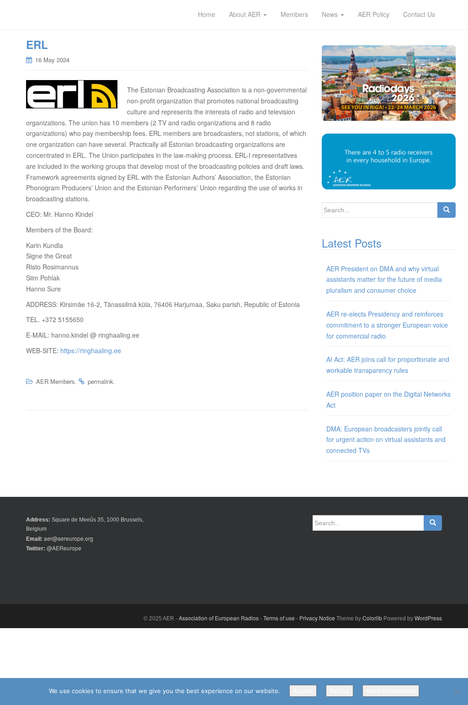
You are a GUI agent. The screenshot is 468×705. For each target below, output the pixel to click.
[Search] (446, 210)
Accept (303, 690)
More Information (390, 690)
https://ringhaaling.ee (90, 350)
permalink (100, 381)
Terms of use (279, 618)
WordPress (428, 618)
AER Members (55, 381)
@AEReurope (64, 548)
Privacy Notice (317, 618)
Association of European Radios (219, 618)
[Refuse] (456, 691)
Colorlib (372, 618)
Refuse (340, 690)
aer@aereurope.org (68, 538)
